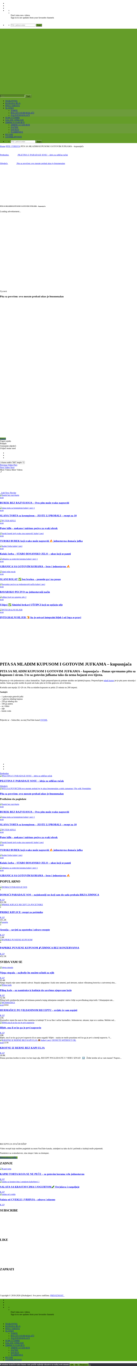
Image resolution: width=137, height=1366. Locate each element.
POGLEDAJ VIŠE (9, 1157)
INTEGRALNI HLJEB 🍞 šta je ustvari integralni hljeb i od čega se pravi (40, 617)
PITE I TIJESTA (12, 105)
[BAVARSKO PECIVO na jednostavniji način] (22, 584)
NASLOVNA (11, 101)
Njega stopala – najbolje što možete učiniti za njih (27, 972)
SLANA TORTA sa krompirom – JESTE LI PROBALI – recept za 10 (38, 515)
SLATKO (9, 108)
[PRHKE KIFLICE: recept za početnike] (21, 904)
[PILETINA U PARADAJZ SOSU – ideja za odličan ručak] (26, 776)
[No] (90, 1365)
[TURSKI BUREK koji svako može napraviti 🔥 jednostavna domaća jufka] (22, 533)
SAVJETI (15, 130)
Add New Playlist (8, 493)
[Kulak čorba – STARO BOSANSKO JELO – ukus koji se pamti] (11, 546)
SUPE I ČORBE (12, 118)
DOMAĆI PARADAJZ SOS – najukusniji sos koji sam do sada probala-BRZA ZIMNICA (49, 894)
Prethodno (4, 773)
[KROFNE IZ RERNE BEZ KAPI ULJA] (38, 1040)
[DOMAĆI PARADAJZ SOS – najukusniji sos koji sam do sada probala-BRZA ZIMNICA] (13, 887)
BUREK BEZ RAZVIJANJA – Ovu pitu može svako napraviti (34, 502)
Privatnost (84, 1365)
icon (2, 497)
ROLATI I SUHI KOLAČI (22, 113)
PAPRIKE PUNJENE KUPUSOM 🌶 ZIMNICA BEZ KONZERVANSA (39, 947)
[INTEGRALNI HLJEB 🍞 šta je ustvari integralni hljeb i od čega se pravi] (11, 610)
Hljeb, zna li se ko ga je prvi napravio (20, 1027)
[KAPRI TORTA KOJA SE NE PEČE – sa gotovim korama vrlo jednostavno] (5, 1169)
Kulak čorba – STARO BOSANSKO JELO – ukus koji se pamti (35, 553)
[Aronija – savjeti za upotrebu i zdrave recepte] (4, 922)
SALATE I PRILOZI (14, 120)
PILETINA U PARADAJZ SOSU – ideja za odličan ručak (32, 780)
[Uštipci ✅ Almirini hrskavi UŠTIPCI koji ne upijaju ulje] (13, 597)
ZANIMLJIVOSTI (13, 137)
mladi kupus (109, 680)
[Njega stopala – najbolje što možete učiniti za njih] (6, 967)
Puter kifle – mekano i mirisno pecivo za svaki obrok (29, 528)
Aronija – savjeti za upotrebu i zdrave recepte (25, 929)
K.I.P (2, 900)
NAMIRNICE (17, 132)
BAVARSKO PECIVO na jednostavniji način (25, 592)
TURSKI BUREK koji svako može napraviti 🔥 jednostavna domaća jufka (41, 541)
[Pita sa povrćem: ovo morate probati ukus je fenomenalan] (45, 788)
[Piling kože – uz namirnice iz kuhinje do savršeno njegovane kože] (6, 985)
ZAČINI (14, 127)
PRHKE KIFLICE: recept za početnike (21, 912)
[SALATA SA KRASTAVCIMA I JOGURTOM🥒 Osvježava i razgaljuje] (19, 1182)
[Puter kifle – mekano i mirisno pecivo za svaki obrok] (8, 521)
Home (2, 146)
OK (72, 1365)
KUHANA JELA (12, 103)
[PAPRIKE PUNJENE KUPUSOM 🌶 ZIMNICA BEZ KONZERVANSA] (16, 940)
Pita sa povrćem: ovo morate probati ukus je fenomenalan (32, 793)
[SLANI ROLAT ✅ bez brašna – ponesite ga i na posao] (8, 572)
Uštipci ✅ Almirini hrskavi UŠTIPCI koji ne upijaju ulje (31, 604)
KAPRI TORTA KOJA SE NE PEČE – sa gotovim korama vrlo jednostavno (42, 1174)
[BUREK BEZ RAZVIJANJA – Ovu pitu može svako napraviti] (9, 495)
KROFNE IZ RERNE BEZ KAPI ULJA (22, 1047)
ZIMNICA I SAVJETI (14, 122)
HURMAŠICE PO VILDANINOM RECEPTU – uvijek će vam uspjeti (38, 1010)
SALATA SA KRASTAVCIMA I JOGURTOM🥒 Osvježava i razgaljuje (39, 1186)
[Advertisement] (68, 183)
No (76, 1365)
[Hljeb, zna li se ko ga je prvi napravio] (17, 1022)
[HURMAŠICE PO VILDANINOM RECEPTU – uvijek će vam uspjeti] (7, 1002)
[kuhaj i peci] (40, 71)
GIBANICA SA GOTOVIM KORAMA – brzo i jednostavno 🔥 (35, 566)
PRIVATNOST (57, 1295)
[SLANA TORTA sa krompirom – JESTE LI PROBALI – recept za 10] (17, 508)
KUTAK (9, 134)
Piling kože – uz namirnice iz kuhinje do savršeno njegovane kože (36, 990)
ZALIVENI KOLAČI (20, 115)
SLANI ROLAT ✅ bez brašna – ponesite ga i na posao (30, 579)
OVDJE (43, 720)
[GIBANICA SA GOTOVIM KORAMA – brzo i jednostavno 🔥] (19, 559)
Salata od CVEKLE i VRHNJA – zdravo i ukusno (27, 1199)
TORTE (14, 110)
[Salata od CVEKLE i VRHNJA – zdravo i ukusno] (8, 1194)
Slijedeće (4, 786)
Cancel (3, 439)
